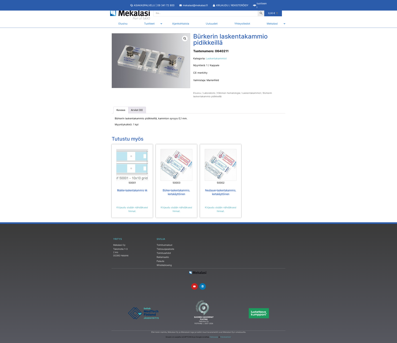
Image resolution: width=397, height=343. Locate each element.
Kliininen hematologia (228, 93)
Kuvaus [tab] (120, 110)
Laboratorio (209, 93)
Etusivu (197, 93)
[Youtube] (194, 286)
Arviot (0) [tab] (137, 110)
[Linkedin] (202, 286)
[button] (185, 38)
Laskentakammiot (216, 58)
